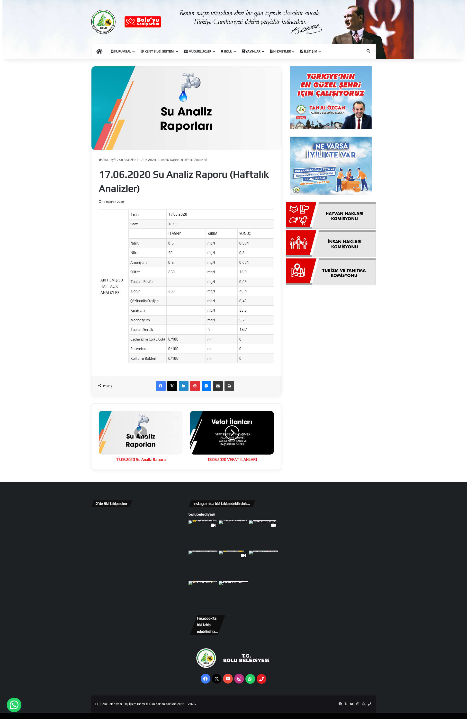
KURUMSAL (122, 51)
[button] (14, 705)
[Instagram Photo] (233, 535)
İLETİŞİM (310, 51)
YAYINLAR (252, 51)
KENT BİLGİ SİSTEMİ (159, 51)
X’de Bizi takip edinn (111, 503)
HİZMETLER (282, 51)
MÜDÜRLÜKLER (199, 51)
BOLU (228, 51)
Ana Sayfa (109, 160)
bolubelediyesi (202, 514)
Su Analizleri (127, 160)
